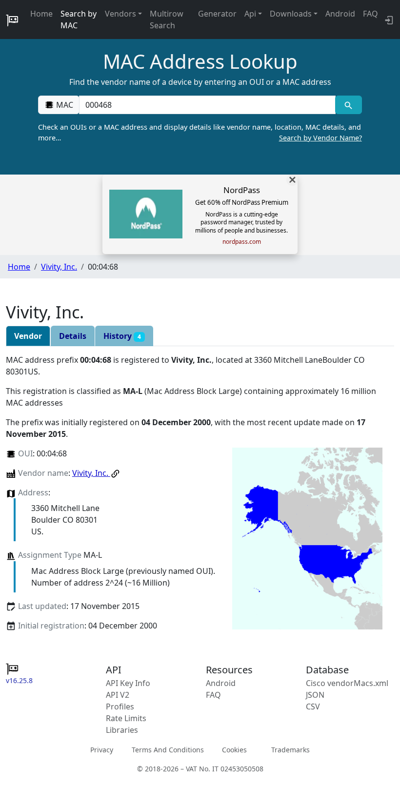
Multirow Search (166, 19)
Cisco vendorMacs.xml (347, 683)
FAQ (370, 13)
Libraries (122, 730)
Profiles (120, 706)
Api (250, 13)
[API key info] (388, 19)
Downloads (291, 13)
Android (340, 13)
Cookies (234, 749)
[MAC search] (348, 105)
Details (72, 336)
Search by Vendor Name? (320, 137)
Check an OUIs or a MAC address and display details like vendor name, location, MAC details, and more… (199, 132)
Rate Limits (126, 718)
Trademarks (290, 749)
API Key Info (128, 683)
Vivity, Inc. (59, 266)
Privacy (101, 749)
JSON (315, 694)
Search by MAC (78, 19)
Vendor (28, 336)
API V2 (117, 694)
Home (41, 13)
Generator (217, 13)
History (122, 336)
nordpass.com (241, 242)
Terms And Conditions (168, 749)
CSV (313, 706)
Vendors (120, 13)
